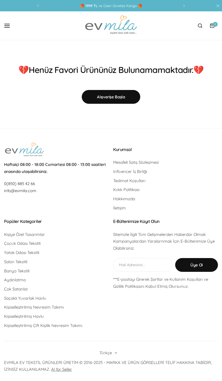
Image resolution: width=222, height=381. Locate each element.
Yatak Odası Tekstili (21, 252)
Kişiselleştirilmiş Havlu (24, 316)
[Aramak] (200, 26)
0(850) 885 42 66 (19, 183)
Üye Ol (196, 265)
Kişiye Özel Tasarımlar (24, 234)
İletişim (119, 207)
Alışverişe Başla (111, 96)
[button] (38, 6)
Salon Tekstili (15, 261)
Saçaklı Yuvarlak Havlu (25, 298)
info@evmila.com (20, 190)
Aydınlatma (15, 279)
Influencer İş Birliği (130, 171)
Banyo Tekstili (17, 270)
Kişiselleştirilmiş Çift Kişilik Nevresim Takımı (43, 325)
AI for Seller (61, 369)
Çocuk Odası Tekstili (22, 243)
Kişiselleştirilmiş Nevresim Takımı (34, 307)
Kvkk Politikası (126, 189)
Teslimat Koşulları (129, 180)
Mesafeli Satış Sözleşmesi (136, 162)
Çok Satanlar (16, 289)
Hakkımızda (124, 198)
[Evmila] (111, 25)
